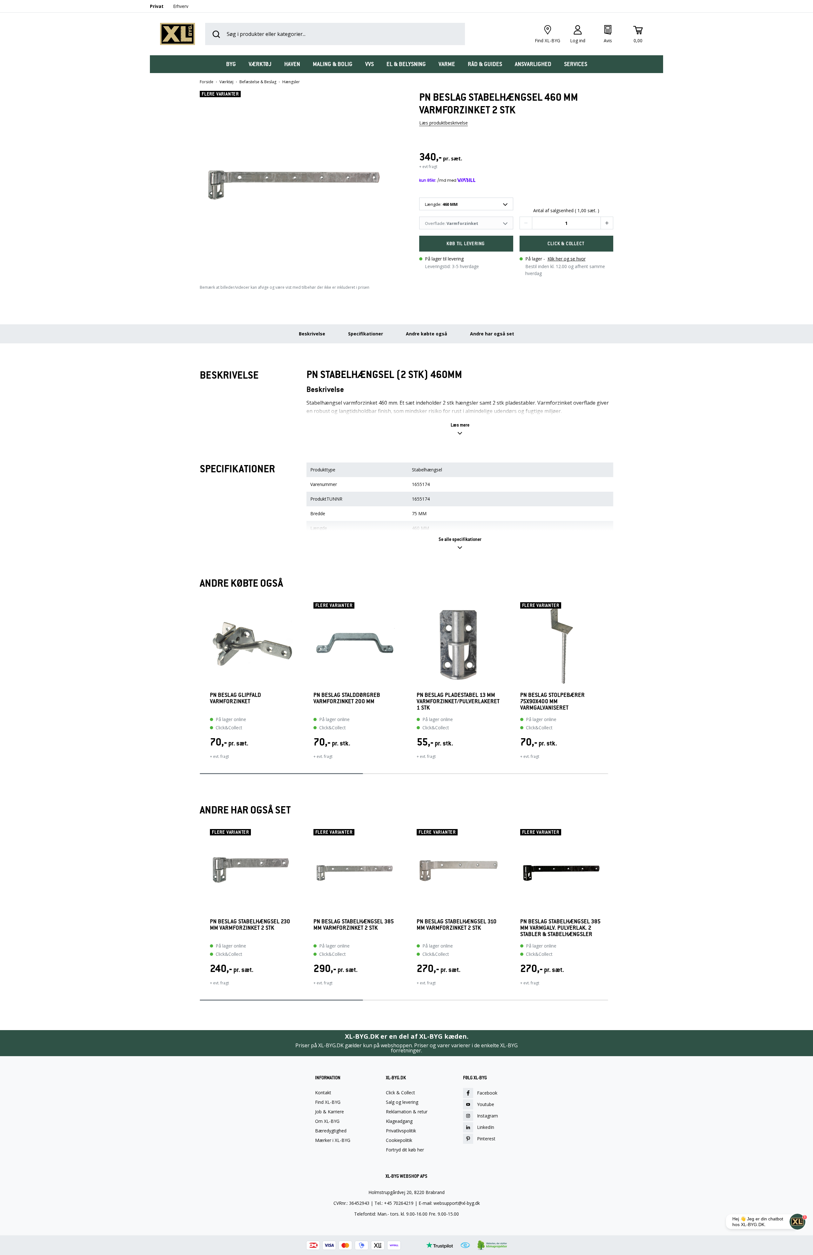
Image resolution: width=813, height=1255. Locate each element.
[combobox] (466, 204)
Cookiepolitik (399, 1140)
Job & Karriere (329, 1112)
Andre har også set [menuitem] (492, 334)
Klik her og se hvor (567, 259)
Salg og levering (402, 1102)
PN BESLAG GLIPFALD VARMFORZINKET (235, 698)
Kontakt (323, 1092)
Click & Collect (400, 1092)
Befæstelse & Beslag (257, 81)
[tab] (231, 64)
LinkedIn (485, 1127)
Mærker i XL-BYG (332, 1140)
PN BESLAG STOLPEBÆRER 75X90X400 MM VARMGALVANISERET (552, 701)
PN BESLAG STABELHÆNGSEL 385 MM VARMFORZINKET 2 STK (353, 924)
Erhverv (180, 6)
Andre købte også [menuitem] (426, 334)
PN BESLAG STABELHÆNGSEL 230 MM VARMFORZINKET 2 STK (250, 924)
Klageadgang (399, 1121)
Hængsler (291, 81)
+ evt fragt (428, 166)
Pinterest (486, 1139)
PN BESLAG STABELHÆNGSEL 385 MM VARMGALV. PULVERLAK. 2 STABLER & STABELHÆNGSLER (560, 927)
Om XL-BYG (327, 1121)
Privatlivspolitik (401, 1131)
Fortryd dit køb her (405, 1150)
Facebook (487, 1093)
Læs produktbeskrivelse (443, 123)
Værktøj (226, 81)
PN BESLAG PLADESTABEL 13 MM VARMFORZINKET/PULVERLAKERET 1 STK (458, 701)
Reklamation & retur (406, 1112)
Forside (206, 81)
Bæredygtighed (330, 1131)
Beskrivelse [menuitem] (312, 334)
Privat (157, 6)
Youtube (485, 1104)
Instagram (487, 1116)
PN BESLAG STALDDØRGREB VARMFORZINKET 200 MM (346, 698)
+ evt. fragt (219, 756)
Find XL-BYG (327, 1102)
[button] (297, 182)
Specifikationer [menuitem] (365, 334)
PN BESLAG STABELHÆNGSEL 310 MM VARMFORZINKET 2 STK (456, 924)
